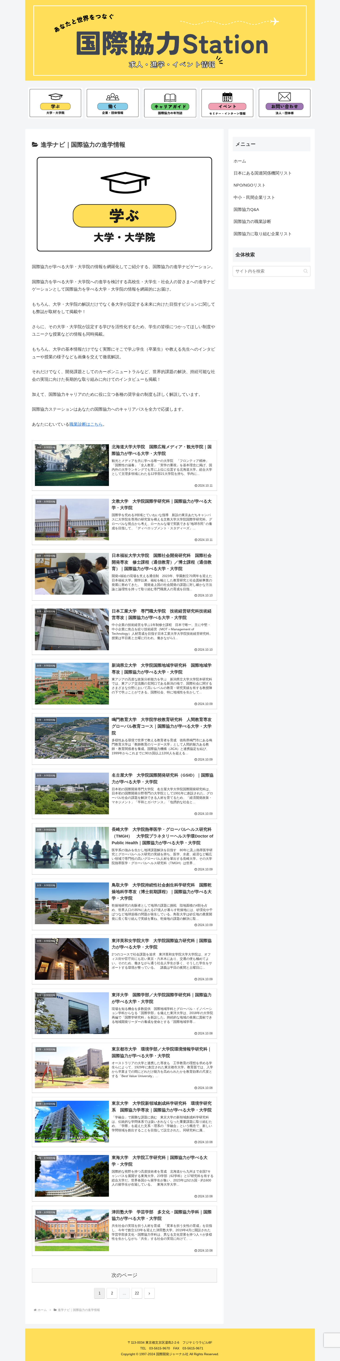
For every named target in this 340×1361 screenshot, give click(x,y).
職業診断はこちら (86, 424)
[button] (306, 271)
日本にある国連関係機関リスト (263, 173)
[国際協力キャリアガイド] (170, 103)
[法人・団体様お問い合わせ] (284, 103)
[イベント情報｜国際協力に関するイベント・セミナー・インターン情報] (227, 103)
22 (137, 1293)
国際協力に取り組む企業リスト (263, 234)
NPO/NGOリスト (250, 185)
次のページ (124, 1275)
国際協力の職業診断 (252, 221)
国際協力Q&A (246, 209)
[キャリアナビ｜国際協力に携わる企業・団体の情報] (112, 103)
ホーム (240, 161)
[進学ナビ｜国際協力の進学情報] (55, 103)
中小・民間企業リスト (254, 197)
